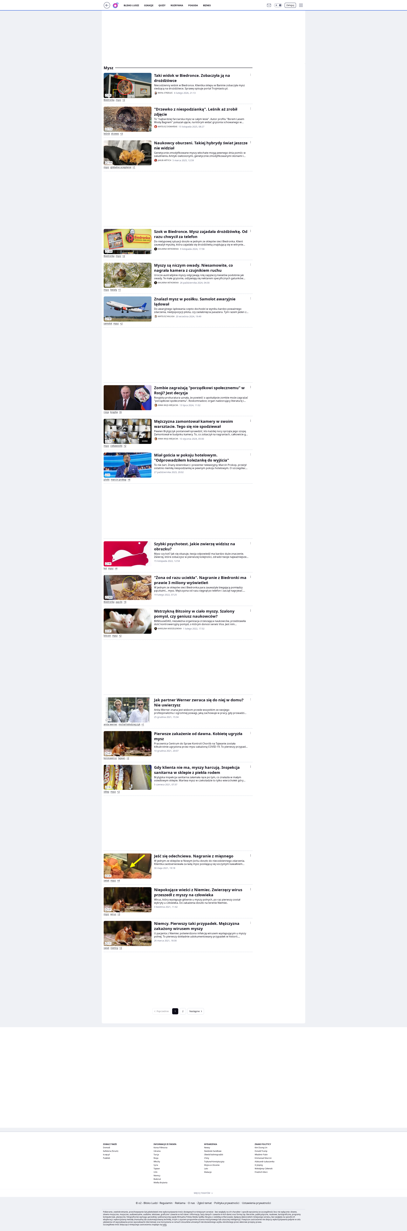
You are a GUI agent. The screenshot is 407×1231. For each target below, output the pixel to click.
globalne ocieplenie (120, 167)
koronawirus (110, 758)
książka (114, 412)
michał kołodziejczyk (129, 724)
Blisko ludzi (131, 5)
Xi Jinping (259, 1165)
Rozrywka (177, 5)
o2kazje (148, 5)
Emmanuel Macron (263, 1158)
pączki (119, 602)
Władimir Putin (261, 1154)
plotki (107, 479)
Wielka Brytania (160, 1182)
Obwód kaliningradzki (213, 1154)
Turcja (156, 1154)
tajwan (121, 758)
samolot (108, 323)
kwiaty (113, 289)
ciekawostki (116, 446)
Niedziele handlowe (212, 1151)
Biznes (207, 5)
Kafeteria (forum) (110, 1151)
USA (155, 1172)
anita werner (110, 724)
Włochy (157, 1161)
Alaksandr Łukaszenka (264, 1161)
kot (105, 568)
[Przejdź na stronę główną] (107, 7)
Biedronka (109, 100)
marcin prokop (118, 479)
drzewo (115, 133)
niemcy (114, 948)
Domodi (106, 1147)
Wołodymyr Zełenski (263, 1168)
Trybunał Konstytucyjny (214, 1161)
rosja (106, 412)
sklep (106, 791)
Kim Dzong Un (261, 1147)
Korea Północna (160, 1147)
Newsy (207, 1147)
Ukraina (157, 1151)
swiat (106, 880)
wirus (113, 914)
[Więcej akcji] (250, 75)
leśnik (107, 133)
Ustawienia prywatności (256, 1203)
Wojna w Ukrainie (212, 1165)
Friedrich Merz (261, 1172)
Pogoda (193, 5)
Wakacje (208, 1172)
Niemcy (157, 1175)
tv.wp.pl (106, 1154)
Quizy (162, 5)
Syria (156, 1165)
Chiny (206, 1158)
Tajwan (157, 1168)
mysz (118, 100)
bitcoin (107, 635)
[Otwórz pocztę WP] (269, 5)
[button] (278, 5)
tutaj (164, 1224)
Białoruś (157, 1179)
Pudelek (106, 1158)
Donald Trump (261, 1151)
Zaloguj (290, 5)
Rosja (156, 1158)
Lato (206, 1168)
